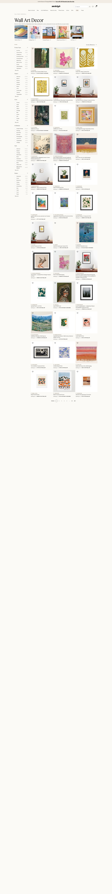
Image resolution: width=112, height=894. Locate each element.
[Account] (89, 6)
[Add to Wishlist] (33, 48)
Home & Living (53, 10)
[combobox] (81, 6)
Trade (82, 10)
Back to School (31, 10)
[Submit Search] (75, 6)
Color (16, 99)
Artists (67, 10)
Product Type (18, 47)
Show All (16, 70)
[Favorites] (92, 6)
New (38, 10)
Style (16, 145)
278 (72, 400)
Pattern (16, 173)
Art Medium (17, 125)
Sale (77, 10)
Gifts (72, 10)
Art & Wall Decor (44, 10)
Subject (16, 73)
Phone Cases (61, 10)
